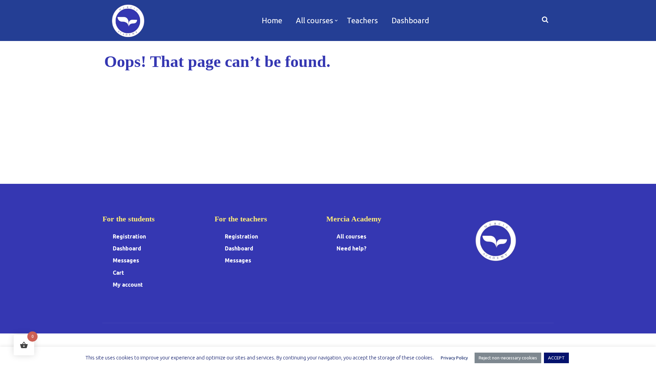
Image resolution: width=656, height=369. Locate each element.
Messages (126, 260)
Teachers (362, 20)
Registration (129, 236)
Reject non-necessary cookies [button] (508, 357)
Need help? (352, 248)
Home (272, 20)
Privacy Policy (454, 357)
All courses (314, 20)
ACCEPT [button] (556, 357)
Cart (118, 273)
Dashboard (410, 20)
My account (128, 285)
